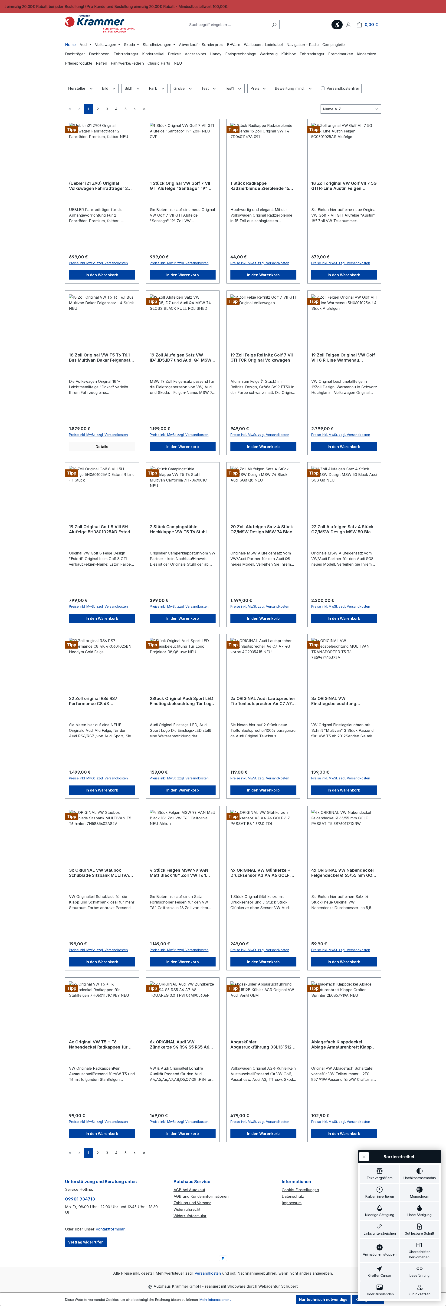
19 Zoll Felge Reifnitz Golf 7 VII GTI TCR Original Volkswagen (261, 358)
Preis (255, 88)
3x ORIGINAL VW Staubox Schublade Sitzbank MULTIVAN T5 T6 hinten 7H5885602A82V (100, 873)
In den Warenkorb (102, 275)
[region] (223, 6)
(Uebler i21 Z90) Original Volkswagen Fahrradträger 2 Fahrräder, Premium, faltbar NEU (98, 186)
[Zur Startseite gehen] (100, 24)
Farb (153, 88)
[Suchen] (274, 24)
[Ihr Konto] (348, 24)
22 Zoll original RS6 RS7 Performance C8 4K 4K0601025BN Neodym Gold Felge (98, 701)
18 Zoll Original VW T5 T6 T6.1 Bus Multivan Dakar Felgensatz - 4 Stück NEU (101, 358)
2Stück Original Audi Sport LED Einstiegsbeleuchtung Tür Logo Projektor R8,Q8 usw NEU (182, 701)
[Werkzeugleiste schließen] (364, 1156)
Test (205, 88)
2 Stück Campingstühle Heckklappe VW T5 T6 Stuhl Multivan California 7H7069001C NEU (178, 529)
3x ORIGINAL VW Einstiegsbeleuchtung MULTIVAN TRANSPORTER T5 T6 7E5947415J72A (344, 701)
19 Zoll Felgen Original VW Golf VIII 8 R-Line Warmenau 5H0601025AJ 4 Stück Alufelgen (343, 358)
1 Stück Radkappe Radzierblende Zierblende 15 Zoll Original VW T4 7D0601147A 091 (259, 186)
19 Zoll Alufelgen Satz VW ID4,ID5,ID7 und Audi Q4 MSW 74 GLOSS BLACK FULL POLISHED (180, 358)
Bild (105, 88)
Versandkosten (208, 1273)
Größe (180, 88)
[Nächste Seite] (134, 109)
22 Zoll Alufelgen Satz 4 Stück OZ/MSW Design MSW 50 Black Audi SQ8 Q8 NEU (343, 529)
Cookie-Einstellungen (300, 1189)
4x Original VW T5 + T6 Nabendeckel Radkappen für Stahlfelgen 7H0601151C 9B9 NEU (98, 1044)
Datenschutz (293, 1196)
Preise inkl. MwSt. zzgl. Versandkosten (98, 263)
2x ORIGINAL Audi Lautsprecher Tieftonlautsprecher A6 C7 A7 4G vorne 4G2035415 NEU (262, 701)
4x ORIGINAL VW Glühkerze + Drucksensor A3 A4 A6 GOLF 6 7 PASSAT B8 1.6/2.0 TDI (261, 873)
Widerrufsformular (190, 1216)
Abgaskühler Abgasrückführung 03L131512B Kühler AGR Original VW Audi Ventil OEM (262, 1044)
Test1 (230, 88)
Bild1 (129, 88)
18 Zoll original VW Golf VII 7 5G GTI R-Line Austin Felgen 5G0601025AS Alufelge (344, 186)
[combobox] (228, 24)
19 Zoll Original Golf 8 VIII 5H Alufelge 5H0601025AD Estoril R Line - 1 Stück (100, 529)
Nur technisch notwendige (323, 1299)
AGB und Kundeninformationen (201, 1196)
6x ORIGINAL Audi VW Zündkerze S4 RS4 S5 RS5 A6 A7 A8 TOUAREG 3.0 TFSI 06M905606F (179, 1044)
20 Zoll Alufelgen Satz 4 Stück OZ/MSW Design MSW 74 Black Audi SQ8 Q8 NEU (262, 529)
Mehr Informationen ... (216, 1300)
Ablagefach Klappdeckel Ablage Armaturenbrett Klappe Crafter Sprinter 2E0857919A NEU (342, 1044)
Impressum (292, 1202)
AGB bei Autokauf (189, 1189)
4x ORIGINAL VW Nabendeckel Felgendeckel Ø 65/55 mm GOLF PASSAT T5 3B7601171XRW (344, 873)
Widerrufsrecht (187, 1209)
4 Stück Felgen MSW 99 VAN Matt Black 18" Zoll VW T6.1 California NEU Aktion (179, 873)
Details (101, 446)
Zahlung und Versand (192, 1202)
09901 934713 (80, 1199)
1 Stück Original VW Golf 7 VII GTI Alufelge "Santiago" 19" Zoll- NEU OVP (180, 186)
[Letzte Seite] (144, 109)
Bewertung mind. (290, 88)
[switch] (379, 1174)
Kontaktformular (110, 1229)
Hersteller (77, 88)
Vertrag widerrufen (86, 1242)
